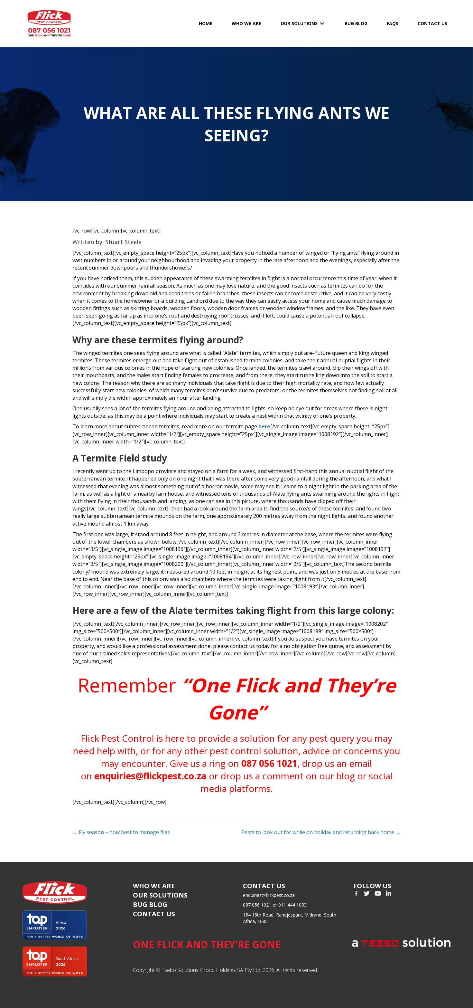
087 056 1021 (269, 763)
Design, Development (157, 991)
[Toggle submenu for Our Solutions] (322, 23)
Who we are (154, 885)
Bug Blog (150, 904)
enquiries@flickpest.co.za (150, 776)
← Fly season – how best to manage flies (121, 832)
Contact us (264, 885)
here (264, 426)
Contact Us (154, 913)
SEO (197, 991)
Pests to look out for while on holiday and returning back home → (321, 832)
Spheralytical (224, 991)
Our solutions (160, 895)
